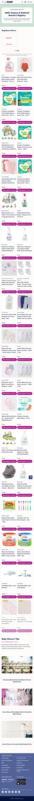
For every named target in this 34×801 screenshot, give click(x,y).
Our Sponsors (20, 767)
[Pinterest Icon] (13, 792)
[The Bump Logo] (8, 2)
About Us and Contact (7, 760)
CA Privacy (19, 762)
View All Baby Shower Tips (9, 642)
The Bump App (5, 758)
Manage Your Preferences (23, 760)
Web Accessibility (21, 765)
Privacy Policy (5, 769)
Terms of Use (5, 772)
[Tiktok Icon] (6, 792)
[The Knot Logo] (4, 779)
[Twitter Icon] (19, 792)
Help (3, 762)
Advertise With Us (6, 767)
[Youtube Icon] (16, 792)
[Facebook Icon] (3, 792)
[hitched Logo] (3, 781)
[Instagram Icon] (9, 792)
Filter (17, 50)
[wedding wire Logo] (9, 781)
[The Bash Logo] (11, 779)
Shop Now (9, 44)
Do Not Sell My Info (21, 758)
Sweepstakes (5, 765)
